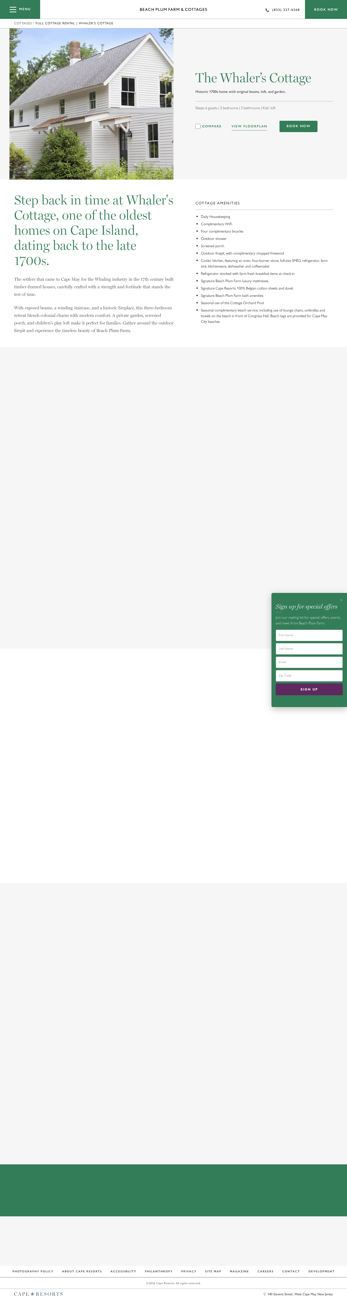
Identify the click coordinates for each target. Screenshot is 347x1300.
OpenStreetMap (323, 1286)
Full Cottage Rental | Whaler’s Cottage (61, 827)
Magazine (239, 1271)
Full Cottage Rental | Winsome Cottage (172, 827)
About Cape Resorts (82, 1271)
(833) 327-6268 (286, 10)
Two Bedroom (167, 718)
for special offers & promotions (170, 1252)
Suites (91, 718)
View (22, 1117)
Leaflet (305, 1286)
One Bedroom (124, 718)
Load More (172, 630)
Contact (291, 1271)
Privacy (189, 1271)
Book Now (326, 10)
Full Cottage (59, 718)
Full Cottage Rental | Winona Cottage (279, 827)
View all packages (172, 1144)
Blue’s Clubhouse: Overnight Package (279, 1076)
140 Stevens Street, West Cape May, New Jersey (300, 1293)
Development (322, 1271)
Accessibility (123, 1271)
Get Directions (278, 1202)
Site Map (213, 1271)
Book (101, 1117)
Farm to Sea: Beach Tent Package (164, 1076)
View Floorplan (249, 126)
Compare (212, 126)
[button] (310, 718)
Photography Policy (33, 1271)
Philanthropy (159, 1271)
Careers (266, 1271)
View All (23, 718)
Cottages (23, 23)
